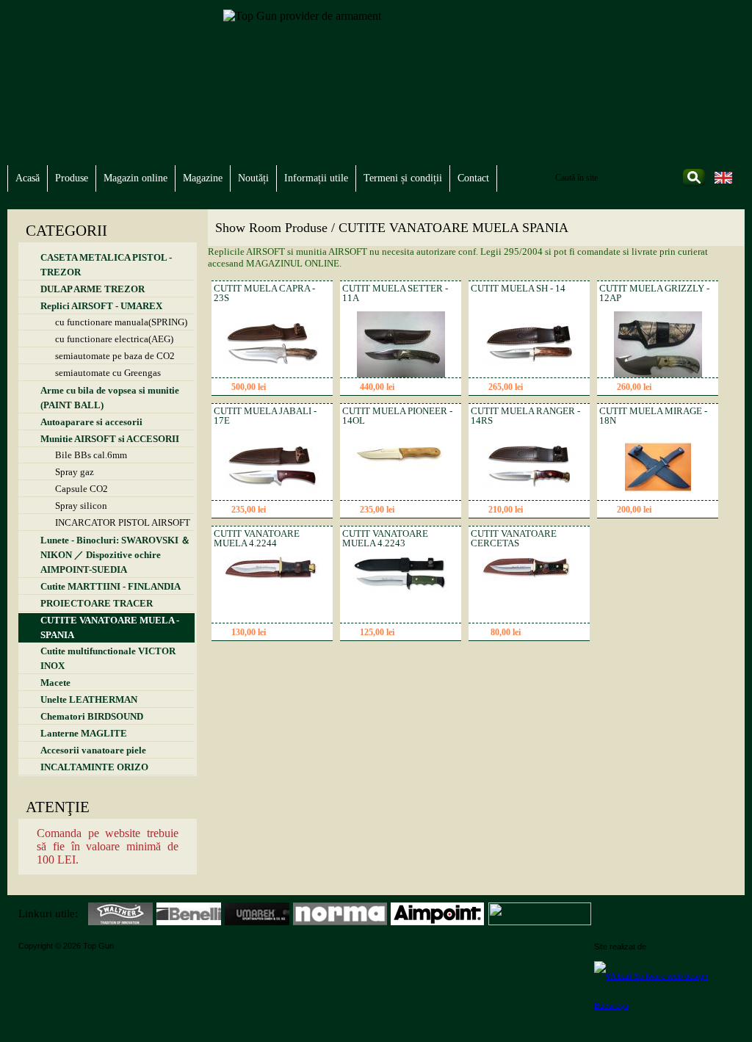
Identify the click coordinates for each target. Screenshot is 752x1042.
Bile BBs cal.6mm (91, 454)
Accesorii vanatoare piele (93, 750)
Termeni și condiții (403, 178)
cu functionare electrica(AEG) (114, 338)
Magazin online (135, 178)
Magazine (203, 178)
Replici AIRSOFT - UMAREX (101, 305)
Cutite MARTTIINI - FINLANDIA (110, 586)
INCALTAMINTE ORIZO (94, 767)
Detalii (300, 388)
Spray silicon (81, 505)
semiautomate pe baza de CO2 (115, 355)
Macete (55, 682)
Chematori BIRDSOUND (91, 716)
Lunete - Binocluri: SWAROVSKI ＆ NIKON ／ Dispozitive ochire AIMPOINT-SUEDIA (115, 555)
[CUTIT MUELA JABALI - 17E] (272, 493)
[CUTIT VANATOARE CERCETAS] (529, 582)
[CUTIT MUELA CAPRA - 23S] (272, 371)
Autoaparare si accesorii (91, 421)
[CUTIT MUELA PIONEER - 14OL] (401, 469)
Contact (473, 178)
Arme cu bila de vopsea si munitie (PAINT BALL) (109, 397)
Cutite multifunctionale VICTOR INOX (108, 658)
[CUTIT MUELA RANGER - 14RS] (529, 493)
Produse (71, 178)
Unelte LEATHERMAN (88, 699)
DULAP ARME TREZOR (92, 288)
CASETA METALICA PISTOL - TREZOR (106, 265)
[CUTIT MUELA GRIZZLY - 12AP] (658, 374)
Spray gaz (74, 471)
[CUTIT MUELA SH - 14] (529, 371)
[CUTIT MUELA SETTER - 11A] (401, 374)
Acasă (27, 178)
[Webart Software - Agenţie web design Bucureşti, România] (664, 989)
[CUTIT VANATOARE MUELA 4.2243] (401, 590)
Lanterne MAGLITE (83, 733)
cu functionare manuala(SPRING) (121, 322)
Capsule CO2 (81, 488)
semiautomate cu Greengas (108, 372)
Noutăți (253, 178)
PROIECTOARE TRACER (96, 603)
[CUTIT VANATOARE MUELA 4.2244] (272, 578)
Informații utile (316, 178)
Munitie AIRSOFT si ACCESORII (109, 438)
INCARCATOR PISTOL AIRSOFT (122, 522)
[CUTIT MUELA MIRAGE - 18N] (658, 496)
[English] (723, 182)
